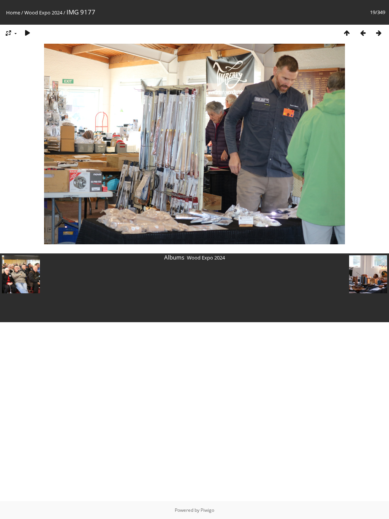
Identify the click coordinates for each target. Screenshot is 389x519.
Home (13, 12)
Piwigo (207, 510)
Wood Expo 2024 (43, 12)
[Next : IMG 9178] (379, 32)
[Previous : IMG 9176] (363, 32)
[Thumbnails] (347, 32)
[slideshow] (27, 32)
